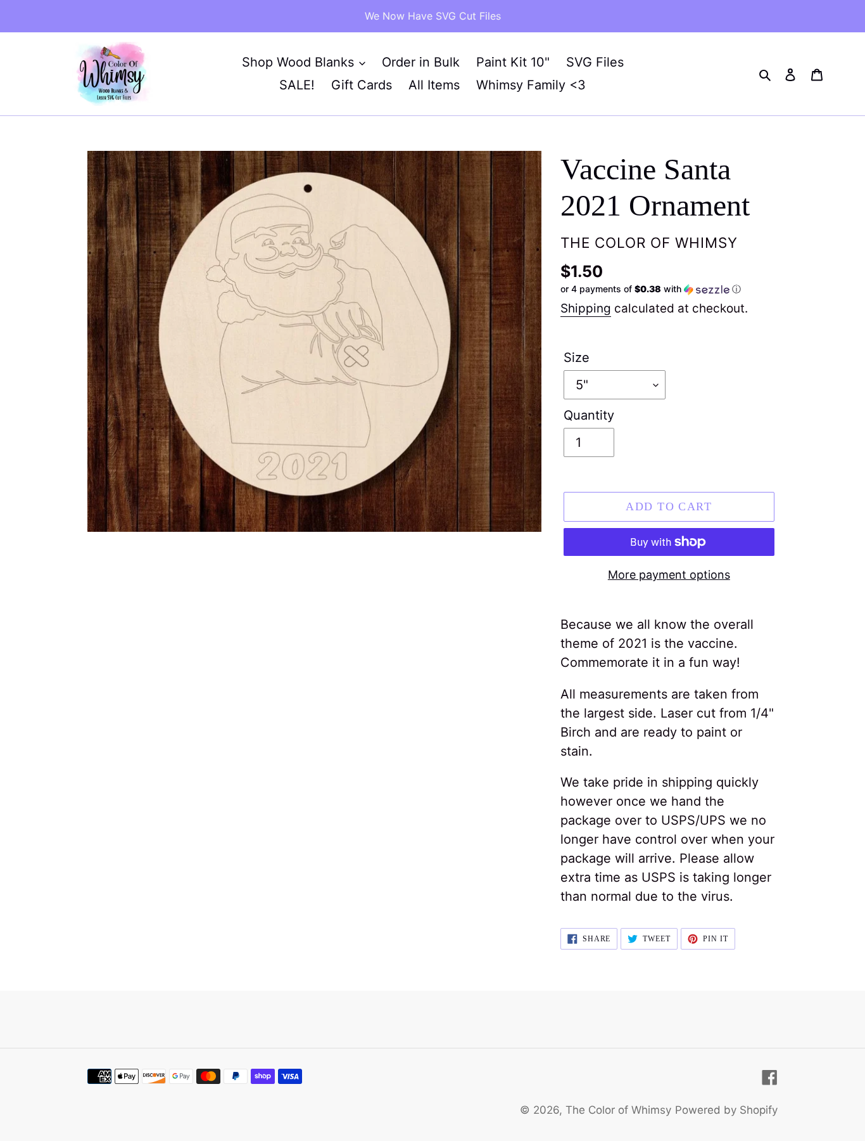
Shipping (585, 308)
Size (577, 357)
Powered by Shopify (726, 1110)
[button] (650, 289)
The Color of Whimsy (618, 1110)
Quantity (589, 415)
